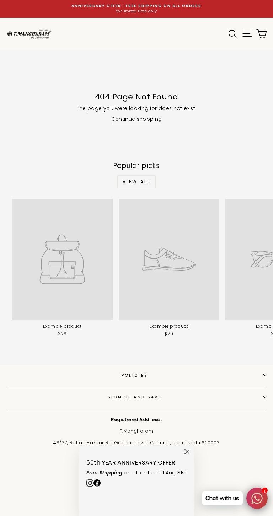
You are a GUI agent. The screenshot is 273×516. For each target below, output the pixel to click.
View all (137, 182)
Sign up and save (135, 397)
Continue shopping (136, 119)
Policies (135, 375)
